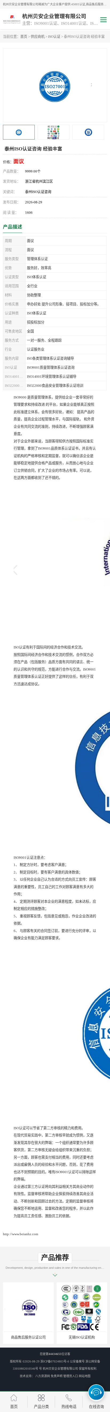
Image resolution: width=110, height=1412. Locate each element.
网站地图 (85, 1376)
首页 (23, 37)
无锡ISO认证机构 (46, 1337)
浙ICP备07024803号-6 (54, 1361)
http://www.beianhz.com (20, 1234)
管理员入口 (70, 1376)
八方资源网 (42, 1376)
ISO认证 (54, 37)
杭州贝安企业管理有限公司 (60, 1368)
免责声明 (56, 1376)
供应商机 (38, 37)
